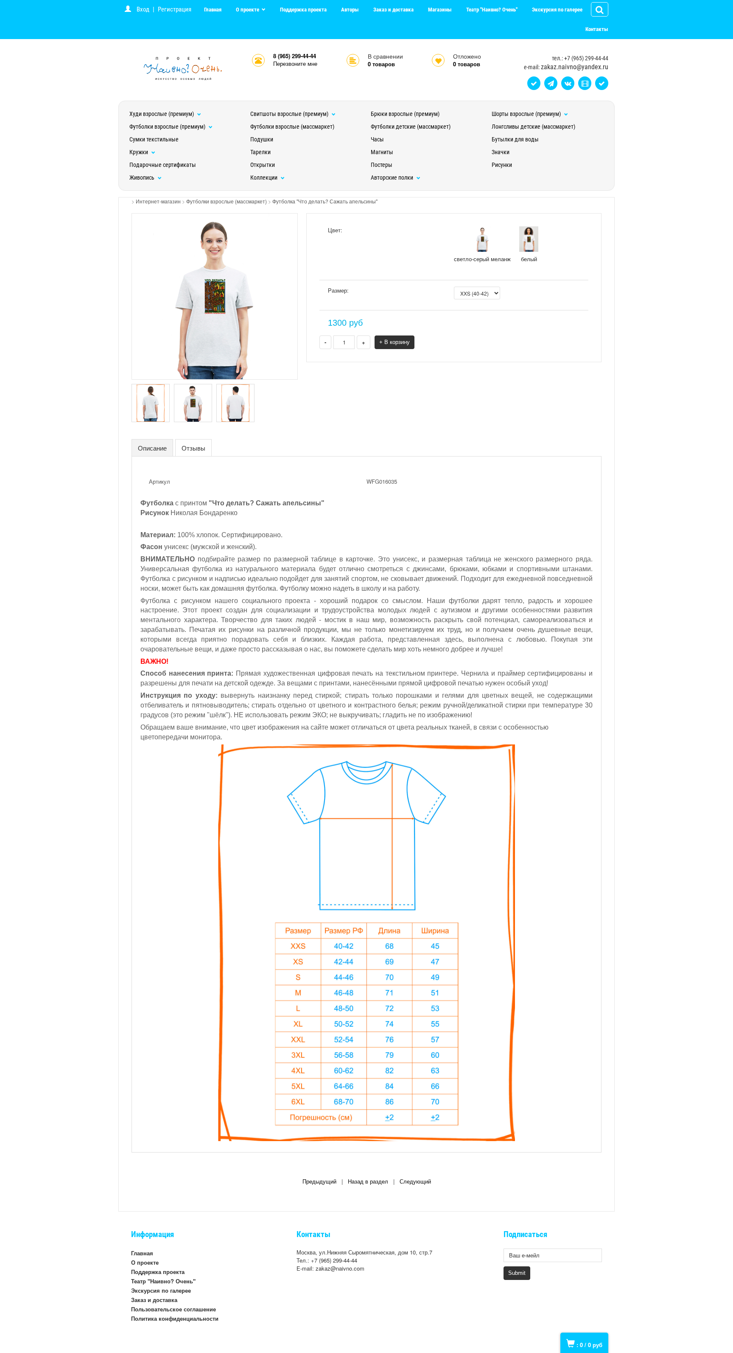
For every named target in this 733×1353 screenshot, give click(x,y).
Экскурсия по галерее (557, 9)
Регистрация (174, 9)
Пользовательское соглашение (173, 1309)
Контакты (596, 29)
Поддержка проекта (303, 9)
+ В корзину (394, 342)
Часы (377, 139)
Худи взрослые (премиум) (162, 113)
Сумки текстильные (154, 139)
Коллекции (264, 177)
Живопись (142, 177)
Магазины (440, 9)
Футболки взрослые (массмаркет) (292, 126)
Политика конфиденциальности (174, 1318)
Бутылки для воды (515, 139)
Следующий (415, 1181)
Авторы (350, 9)
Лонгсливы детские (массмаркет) (533, 126)
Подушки (261, 139)
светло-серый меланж (482, 259)
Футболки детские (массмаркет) (410, 126)
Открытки (262, 164)
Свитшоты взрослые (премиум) (290, 113)
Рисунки (502, 164)
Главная (212, 9)
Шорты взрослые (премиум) (527, 113)
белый (529, 259)
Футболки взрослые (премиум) (168, 126)
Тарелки (260, 152)
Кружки (139, 152)
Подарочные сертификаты (162, 164)
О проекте (248, 9)
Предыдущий (319, 1181)
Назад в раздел (368, 1181)
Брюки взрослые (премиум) (405, 113)
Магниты (382, 152)
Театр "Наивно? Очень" (492, 9)
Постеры (381, 164)
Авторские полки (392, 177)
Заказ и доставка (393, 9)
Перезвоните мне (295, 63)
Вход (143, 9)
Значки (500, 152)
